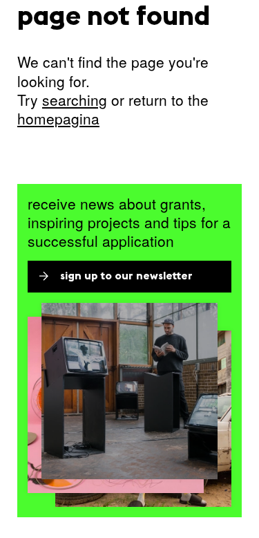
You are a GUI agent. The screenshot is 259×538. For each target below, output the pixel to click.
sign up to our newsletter (126, 276)
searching (74, 99)
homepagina (58, 118)
